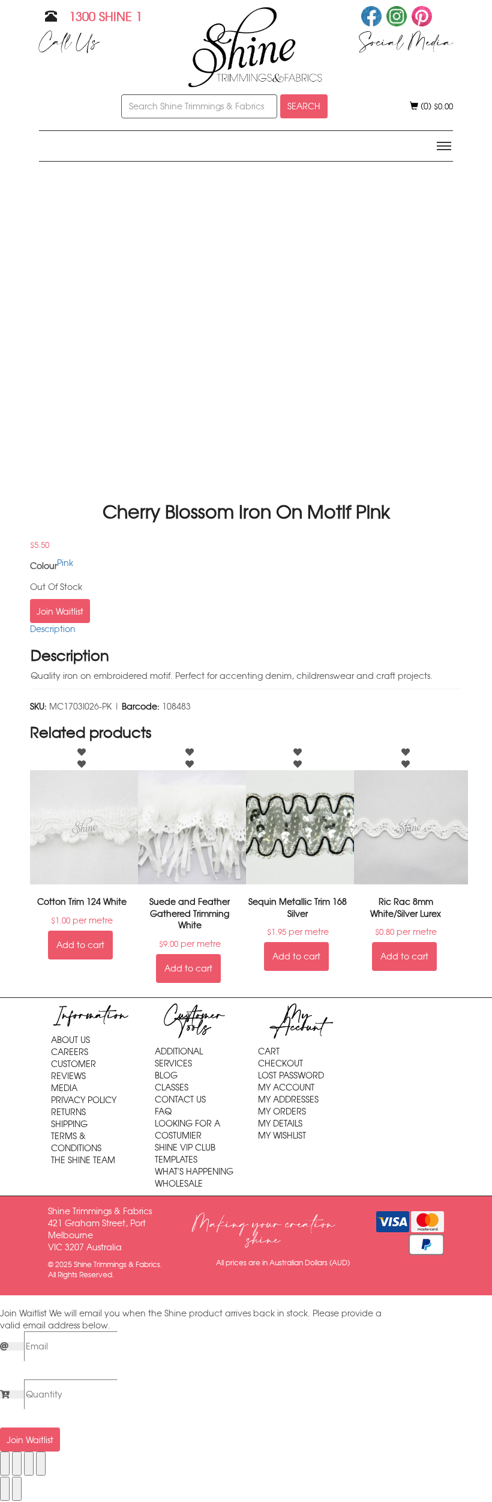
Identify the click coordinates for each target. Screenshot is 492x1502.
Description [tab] (53, 629)
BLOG (166, 1075)
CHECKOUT (280, 1063)
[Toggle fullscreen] (17, 1464)
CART (269, 1051)
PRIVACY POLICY (83, 1100)
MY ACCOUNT (286, 1087)
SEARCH (303, 106)
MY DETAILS (280, 1123)
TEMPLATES (176, 1159)
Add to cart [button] (80, 945)
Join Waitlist (60, 611)
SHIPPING (69, 1124)
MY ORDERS (282, 1111)
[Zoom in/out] (5, 1464)
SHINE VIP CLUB (185, 1147)
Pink (65, 563)
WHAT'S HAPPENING (194, 1171)
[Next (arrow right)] (17, 1489)
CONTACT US (180, 1099)
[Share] (29, 1464)
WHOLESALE (179, 1183)
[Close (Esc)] (41, 1464)
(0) (435, 106)
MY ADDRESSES (288, 1099)
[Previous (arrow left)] (5, 1489)
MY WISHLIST (282, 1135)
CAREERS (69, 1052)
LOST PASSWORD (291, 1075)
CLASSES (171, 1087)
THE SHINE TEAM (83, 1160)
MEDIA (64, 1088)
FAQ (163, 1111)
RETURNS (68, 1112)
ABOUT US (70, 1040)
